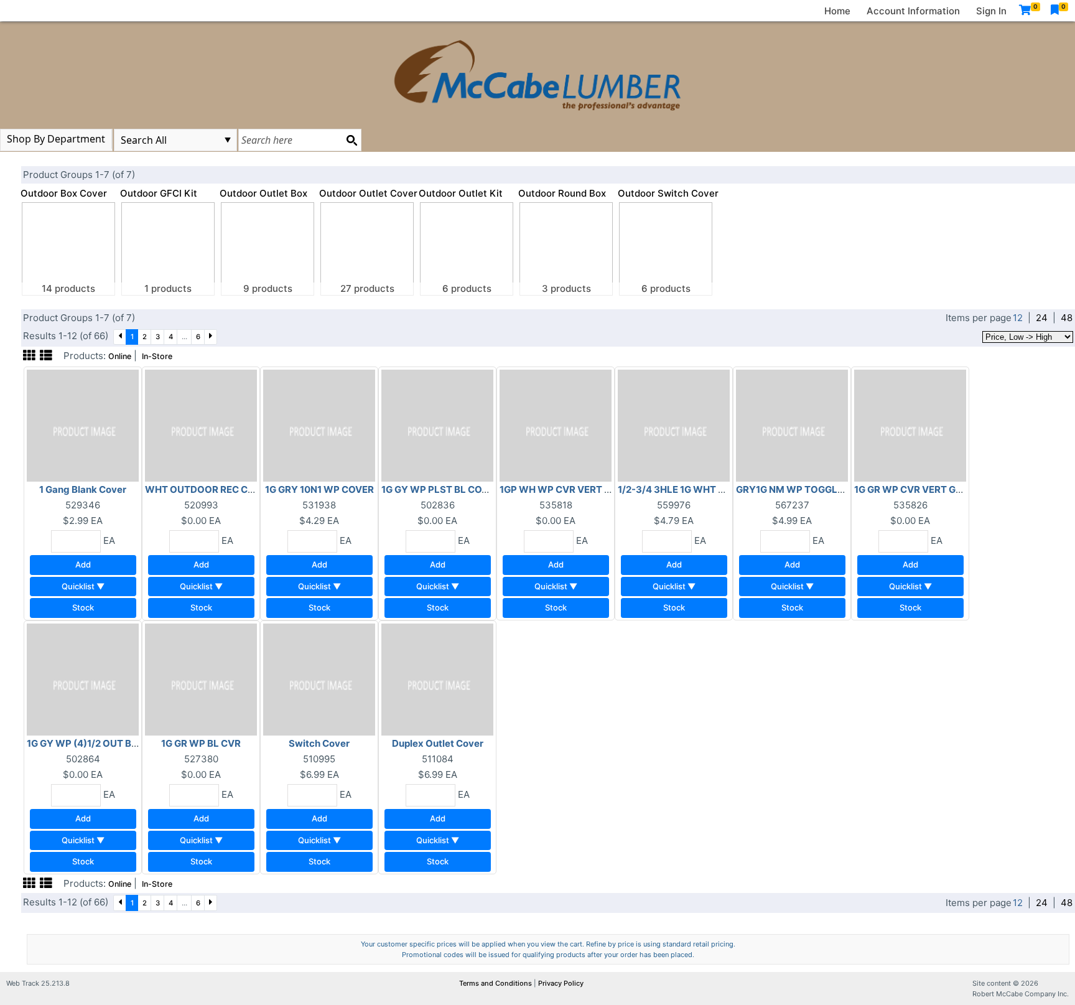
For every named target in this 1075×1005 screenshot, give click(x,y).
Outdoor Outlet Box (263, 193)
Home (837, 11)
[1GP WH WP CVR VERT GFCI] (556, 425)
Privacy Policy (561, 983)
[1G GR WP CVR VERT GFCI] (910, 425)
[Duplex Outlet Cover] (437, 679)
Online (119, 356)
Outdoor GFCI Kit (158, 193)
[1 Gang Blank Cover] (83, 425)
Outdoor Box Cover (64, 193)
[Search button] (351, 140)
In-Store (157, 356)
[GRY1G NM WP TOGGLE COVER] (792, 425)
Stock (83, 607)
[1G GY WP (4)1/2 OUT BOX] (83, 679)
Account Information (913, 11)
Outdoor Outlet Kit (461, 193)
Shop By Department (56, 139)
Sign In (991, 11)
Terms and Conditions (496, 983)
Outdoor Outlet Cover (368, 193)
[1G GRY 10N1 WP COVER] (319, 425)
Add (83, 564)
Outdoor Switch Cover (668, 193)
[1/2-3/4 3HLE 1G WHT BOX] (674, 425)
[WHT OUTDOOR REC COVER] (201, 425)
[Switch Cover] (319, 679)
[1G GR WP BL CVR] (201, 679)
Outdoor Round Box (562, 193)
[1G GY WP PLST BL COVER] (437, 425)
